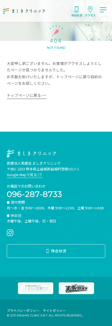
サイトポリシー (54, 310)
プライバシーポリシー (23, 310)
